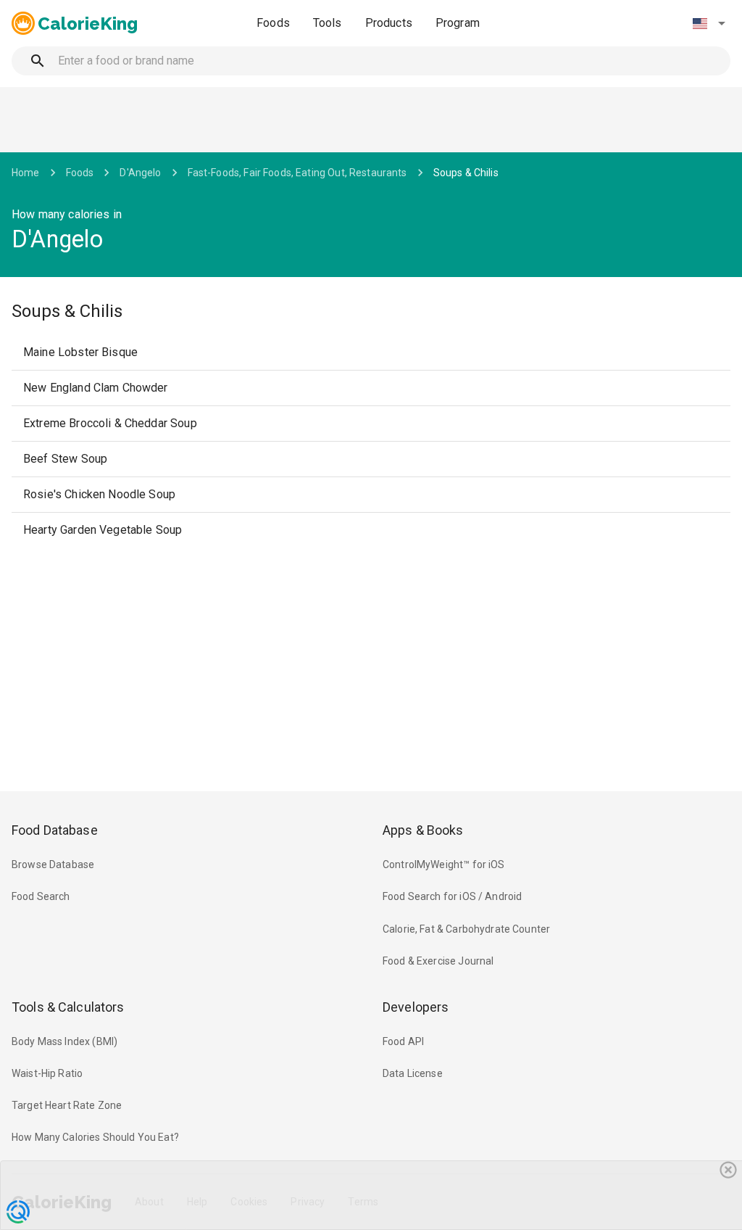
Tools (327, 23)
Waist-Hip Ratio (47, 1073)
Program (457, 23)
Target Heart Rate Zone (67, 1105)
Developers (416, 1007)
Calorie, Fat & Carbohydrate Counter (466, 929)
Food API (403, 1041)
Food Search (41, 896)
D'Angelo (140, 172)
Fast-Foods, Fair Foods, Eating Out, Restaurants (297, 172)
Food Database (55, 830)
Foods (273, 23)
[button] (708, 23)
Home (26, 172)
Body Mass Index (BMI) (64, 1041)
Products (388, 23)
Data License (413, 1073)
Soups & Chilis (466, 172)
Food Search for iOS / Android (452, 896)
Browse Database (53, 864)
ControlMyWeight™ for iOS (444, 864)
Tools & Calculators (68, 1007)
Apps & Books (423, 830)
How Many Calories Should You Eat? (95, 1137)
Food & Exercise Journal (438, 961)
